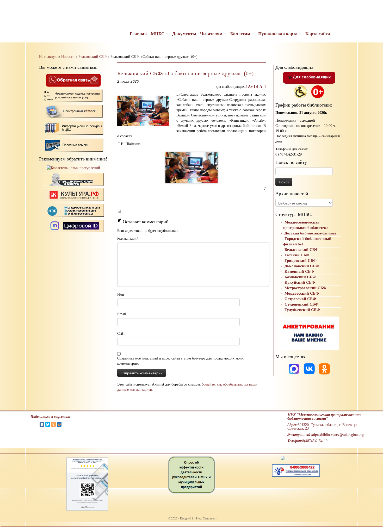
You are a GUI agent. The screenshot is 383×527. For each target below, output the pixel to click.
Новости (68, 57)
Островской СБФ (300, 299)
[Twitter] (47, 424)
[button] (8, 8)
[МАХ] (294, 368)
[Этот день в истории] (296, 458)
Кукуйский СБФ (300, 282)
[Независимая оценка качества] (73, 95)
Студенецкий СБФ (301, 304)
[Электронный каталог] (73, 111)
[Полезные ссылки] (73, 145)
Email (121, 314)
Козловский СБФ (300, 277)
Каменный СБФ (299, 271)
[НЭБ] (73, 194)
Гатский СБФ (297, 255)
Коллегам (240, 33)
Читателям (212, 33)
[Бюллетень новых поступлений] (73, 168)
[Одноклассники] (324, 368)
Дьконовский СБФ (302, 266)
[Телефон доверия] (295, 470)
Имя (120, 294)
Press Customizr (205, 518)
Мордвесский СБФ (302, 293)
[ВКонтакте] (42, 424)
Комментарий (128, 238)
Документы (184, 33)
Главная (138, 33)
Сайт (121, 334)
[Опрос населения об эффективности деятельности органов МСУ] (191, 474)
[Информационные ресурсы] (73, 127)
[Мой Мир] (59, 424)
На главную (48, 57)
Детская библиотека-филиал (310, 233)
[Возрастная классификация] (318, 91)
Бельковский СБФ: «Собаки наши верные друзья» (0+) (185, 73)
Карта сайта (317, 33)
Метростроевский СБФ (305, 288)
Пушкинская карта (278, 33)
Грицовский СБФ (301, 260)
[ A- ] (261, 87)
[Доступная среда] (300, 91)
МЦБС (158, 33)
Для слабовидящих (311, 77)
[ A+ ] (251, 87)
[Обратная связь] (73, 80)
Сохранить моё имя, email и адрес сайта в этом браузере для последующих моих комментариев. (180, 360)
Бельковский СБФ (92, 57)
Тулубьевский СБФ (302, 310)
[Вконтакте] (309, 368)
